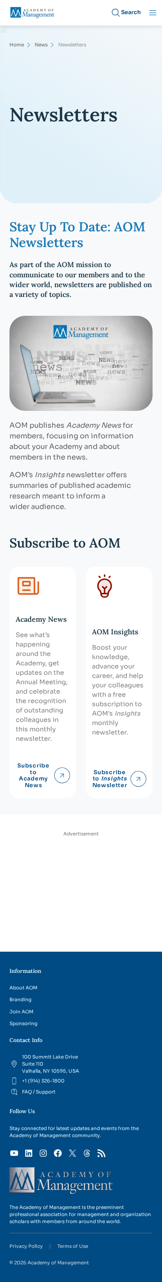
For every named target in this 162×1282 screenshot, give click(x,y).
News (41, 45)
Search (131, 12)
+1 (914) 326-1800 (43, 1081)
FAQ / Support (38, 1092)
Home (16, 45)
